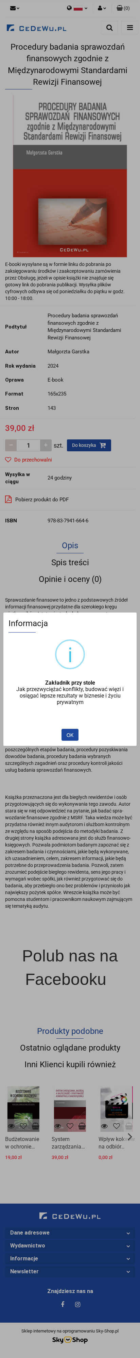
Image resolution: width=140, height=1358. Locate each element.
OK (70, 735)
